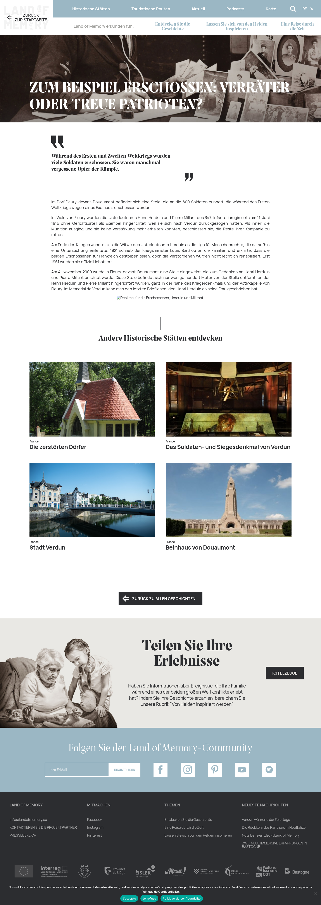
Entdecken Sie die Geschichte (172, 27)
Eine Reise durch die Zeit (297, 27)
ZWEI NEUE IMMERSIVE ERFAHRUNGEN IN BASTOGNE (274, 844)
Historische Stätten (91, 8)
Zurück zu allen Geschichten (163, 598)
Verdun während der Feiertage (266, 819)
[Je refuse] (315, 893)
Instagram (95, 827)
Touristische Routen (150, 8)
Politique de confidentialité (182, 898)
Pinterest (94, 835)
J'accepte (129, 898)
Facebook (94, 819)
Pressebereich (23, 835)
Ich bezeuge (284, 673)
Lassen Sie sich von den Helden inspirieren (237, 27)
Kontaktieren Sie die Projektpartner (43, 827)
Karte (271, 8)
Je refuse (149, 898)
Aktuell (198, 8)
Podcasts (235, 8)
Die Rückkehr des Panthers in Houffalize (273, 827)
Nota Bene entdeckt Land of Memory (271, 835)
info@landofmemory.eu (28, 819)
